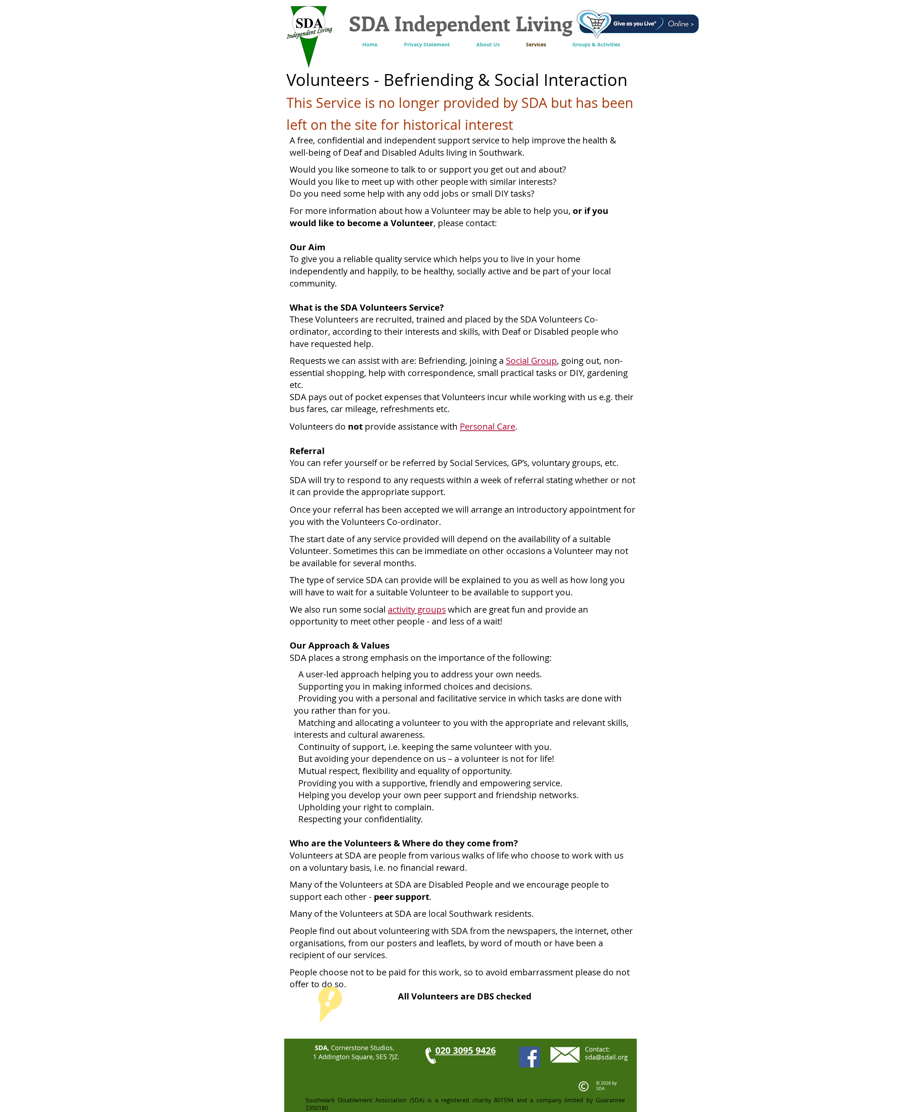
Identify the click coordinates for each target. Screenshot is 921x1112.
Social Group (531, 360)
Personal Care (487, 426)
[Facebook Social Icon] (529, 1057)
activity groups (417, 609)
